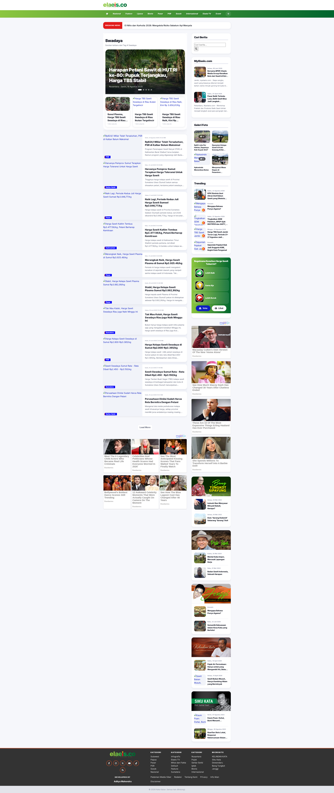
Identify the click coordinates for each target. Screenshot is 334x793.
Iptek (194, 766)
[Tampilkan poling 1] (208, 315)
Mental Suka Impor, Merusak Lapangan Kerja (216, 559)
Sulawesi (155, 756)
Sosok (178, 14)
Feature (129, 14)
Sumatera (175, 772)
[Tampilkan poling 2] (212, 315)
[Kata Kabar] (115, 5)
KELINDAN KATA (219, 756)
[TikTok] (136, 763)
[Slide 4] (149, 89)
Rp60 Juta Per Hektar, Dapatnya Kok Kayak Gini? (201, 147)
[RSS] (122, 770)
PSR (169, 14)
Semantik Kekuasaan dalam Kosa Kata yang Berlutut (217, 627)
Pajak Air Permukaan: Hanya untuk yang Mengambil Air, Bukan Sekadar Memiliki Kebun (217, 669)
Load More (145, 427)
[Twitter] (122, 763)
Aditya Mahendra (123, 781)
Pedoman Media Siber (161, 777)
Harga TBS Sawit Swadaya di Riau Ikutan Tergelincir (144, 117)
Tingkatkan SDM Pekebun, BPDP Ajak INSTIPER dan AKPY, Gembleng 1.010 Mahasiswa (216, 224)
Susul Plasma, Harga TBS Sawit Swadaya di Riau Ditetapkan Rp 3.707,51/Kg (117, 120)
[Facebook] (109, 763)
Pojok (194, 759)
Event (218, 14)
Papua (154, 759)
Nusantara (196, 756)
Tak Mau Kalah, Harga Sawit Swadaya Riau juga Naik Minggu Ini (163, 317)
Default (174, 766)
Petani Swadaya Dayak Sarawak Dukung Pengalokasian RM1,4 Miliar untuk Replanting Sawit (144, 75)
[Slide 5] (151, 89)
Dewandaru (217, 762)
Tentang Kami (190, 777)
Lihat (220, 308)
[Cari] (196, 49)
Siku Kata (216, 759)
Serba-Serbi (197, 762)
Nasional (117, 14)
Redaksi (178, 777)
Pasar (160, 14)
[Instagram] (116, 763)
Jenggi (215, 769)
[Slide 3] (146, 89)
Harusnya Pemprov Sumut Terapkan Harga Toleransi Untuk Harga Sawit (164, 172)
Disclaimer (156, 781)
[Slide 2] (142, 89)
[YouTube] (129, 763)
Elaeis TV (207, 14)
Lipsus (140, 14)
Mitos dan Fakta (178, 762)
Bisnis (150, 14)
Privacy (204, 777)
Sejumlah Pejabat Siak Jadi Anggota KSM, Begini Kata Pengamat (217, 247)
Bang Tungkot (218, 766)
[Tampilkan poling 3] (214, 315)
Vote (205, 308)
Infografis (175, 756)
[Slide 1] (139, 89)
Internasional (192, 14)
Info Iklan (214, 777)
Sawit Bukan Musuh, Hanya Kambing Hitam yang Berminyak (217, 681)
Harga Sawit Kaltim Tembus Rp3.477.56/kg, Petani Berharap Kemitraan (163, 232)
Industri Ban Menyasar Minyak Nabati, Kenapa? (217, 505)
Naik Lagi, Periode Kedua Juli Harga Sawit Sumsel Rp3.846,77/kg (161, 202)
